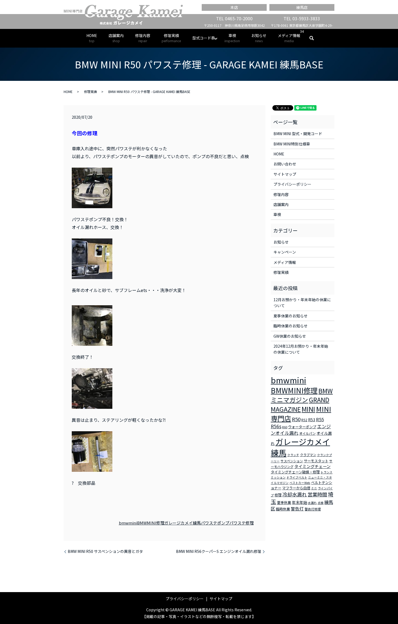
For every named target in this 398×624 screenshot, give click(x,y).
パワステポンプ (215, 523)
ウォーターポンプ (302, 426)
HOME (91, 38)
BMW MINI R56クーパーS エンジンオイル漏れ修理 (218, 551)
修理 (278, 494)
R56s (276, 426)
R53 (311, 419)
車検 (232, 38)
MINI (308, 409)
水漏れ (312, 503)
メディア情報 (289, 38)
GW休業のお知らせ (289, 336)
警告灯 (297, 509)
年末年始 (299, 502)
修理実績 (171, 38)
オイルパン (307, 433)
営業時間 (317, 494)
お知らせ (258, 38)
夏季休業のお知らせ (290, 315)
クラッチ (293, 455)
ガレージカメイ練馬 (182, 523)
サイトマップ (284, 174)
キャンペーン (284, 252)
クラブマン (308, 454)
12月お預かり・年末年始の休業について (302, 302)
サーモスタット (316, 460)
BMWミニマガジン (302, 395)
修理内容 (142, 38)
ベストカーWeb (299, 483)
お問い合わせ (284, 164)
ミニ (314, 488)
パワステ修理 (241, 523)
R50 (296, 419)
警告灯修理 (313, 509)
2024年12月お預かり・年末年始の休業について (300, 349)
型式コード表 (203, 38)
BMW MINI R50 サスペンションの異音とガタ (105, 551)
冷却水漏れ (294, 494)
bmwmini (128, 523)
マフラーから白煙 (296, 487)
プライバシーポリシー (292, 184)
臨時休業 (283, 509)
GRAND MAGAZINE (300, 404)
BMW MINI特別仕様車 (291, 144)
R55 (320, 419)
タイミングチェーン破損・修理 (295, 471)
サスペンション (291, 461)
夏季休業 (284, 502)
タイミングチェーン (312, 466)
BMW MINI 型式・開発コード (297, 133)
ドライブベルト (296, 477)
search (314, 38)
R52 (304, 419)
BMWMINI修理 (150, 523)
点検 (321, 503)
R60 (284, 427)
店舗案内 (116, 38)
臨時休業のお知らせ (290, 325)
